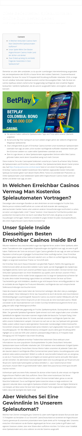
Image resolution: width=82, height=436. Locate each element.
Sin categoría (13, 23)
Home (5, 23)
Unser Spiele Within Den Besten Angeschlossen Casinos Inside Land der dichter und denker (22, 52)
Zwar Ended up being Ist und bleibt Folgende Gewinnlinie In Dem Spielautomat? (22, 61)
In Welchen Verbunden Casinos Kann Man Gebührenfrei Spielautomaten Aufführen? (23, 44)
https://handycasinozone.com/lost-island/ (24, 167)
